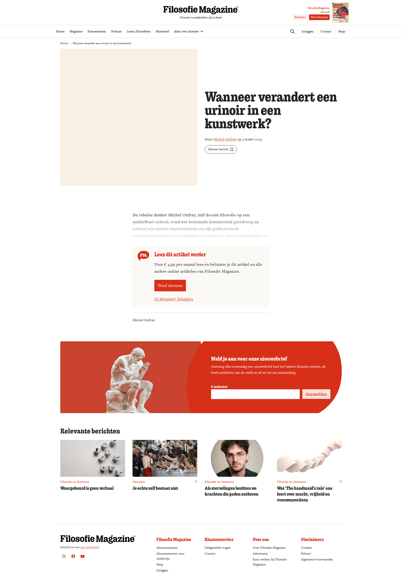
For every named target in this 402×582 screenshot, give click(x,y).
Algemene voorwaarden (317, 559)
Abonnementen (167, 547)
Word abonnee (319, 17)
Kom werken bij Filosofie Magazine (270, 562)
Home (64, 43)
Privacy (306, 553)
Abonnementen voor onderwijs (170, 556)
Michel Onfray (225, 139)
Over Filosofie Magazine (269, 547)
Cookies (306, 547)
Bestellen (300, 17)
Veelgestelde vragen (218, 547)
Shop (341, 31)
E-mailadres (219, 386)
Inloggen (162, 570)
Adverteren (260, 553)
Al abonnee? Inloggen (173, 299)
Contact (326, 31)
